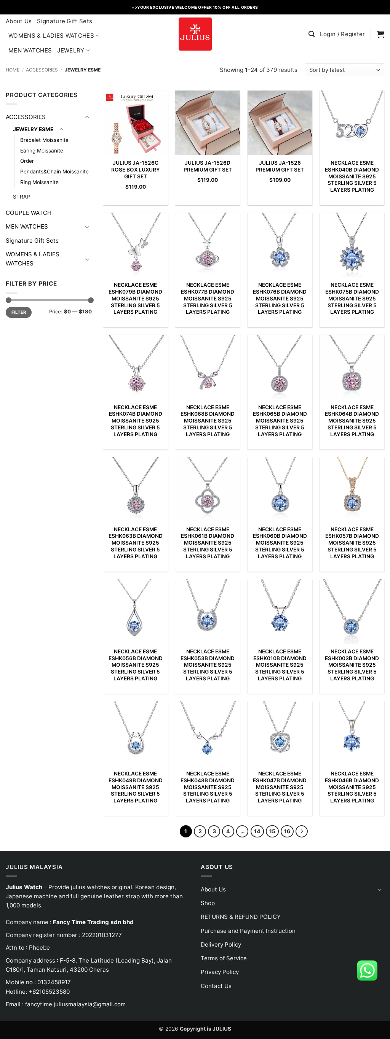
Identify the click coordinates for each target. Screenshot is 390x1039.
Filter (18, 312)
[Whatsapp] (367, 970)
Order (27, 161)
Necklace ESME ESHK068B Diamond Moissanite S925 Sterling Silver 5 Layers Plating (208, 420)
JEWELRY (70, 50)
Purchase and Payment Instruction (248, 930)
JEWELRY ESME (33, 129)
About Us (19, 21)
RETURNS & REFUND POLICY (241, 916)
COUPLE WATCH (28, 212)
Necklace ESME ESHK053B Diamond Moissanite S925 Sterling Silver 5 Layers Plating (208, 665)
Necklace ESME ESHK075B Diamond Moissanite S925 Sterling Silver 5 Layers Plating (352, 298)
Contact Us (216, 986)
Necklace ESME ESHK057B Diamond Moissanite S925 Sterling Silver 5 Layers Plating (352, 542)
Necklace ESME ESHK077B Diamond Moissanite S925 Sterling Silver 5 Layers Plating (207, 298)
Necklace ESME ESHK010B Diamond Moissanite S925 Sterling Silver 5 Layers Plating (280, 665)
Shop (208, 903)
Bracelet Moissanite (44, 140)
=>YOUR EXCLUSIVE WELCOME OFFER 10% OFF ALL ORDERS (195, 7)
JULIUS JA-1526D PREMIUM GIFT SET (208, 166)
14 (257, 831)
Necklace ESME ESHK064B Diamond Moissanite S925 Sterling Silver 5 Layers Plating (352, 420)
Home (12, 70)
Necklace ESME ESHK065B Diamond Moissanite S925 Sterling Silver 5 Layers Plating (280, 420)
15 (272, 831)
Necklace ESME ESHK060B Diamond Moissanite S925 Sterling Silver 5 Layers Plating (280, 542)
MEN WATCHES (30, 50)
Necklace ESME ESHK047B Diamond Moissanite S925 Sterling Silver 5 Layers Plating (280, 787)
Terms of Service (224, 958)
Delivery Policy (221, 944)
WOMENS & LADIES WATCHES (51, 35)
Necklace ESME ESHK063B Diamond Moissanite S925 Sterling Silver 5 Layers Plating (136, 542)
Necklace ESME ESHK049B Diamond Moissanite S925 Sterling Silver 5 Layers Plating (136, 787)
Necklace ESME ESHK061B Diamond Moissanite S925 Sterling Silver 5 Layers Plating (207, 542)
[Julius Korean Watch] (195, 34)
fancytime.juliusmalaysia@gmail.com (75, 1004)
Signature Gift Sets (64, 21)
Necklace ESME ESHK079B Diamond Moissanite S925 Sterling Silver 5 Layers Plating (135, 298)
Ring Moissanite (39, 182)
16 (287, 831)
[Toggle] (87, 117)
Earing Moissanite (41, 151)
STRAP (21, 197)
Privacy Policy (220, 971)
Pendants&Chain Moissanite (54, 171)
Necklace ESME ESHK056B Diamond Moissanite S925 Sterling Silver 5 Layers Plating (136, 665)
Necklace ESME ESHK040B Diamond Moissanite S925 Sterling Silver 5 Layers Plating (352, 176)
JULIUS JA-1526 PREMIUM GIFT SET (280, 166)
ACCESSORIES (42, 70)
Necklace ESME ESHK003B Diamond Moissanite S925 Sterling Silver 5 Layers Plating (352, 665)
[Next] (302, 831)
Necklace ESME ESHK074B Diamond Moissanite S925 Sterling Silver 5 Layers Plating (135, 420)
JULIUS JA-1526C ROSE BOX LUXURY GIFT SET (135, 170)
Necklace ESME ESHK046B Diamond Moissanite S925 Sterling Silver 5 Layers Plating (352, 787)
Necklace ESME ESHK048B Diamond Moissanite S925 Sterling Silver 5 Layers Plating (208, 787)
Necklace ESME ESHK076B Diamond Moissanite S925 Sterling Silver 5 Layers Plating (280, 298)
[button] (311, 34)
